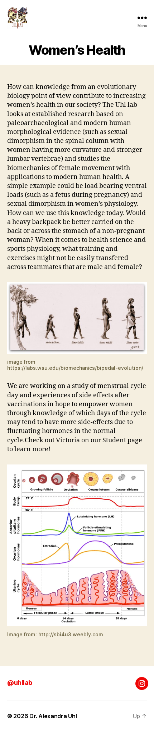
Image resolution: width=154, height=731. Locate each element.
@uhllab (19, 682)
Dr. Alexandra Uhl (53, 716)
